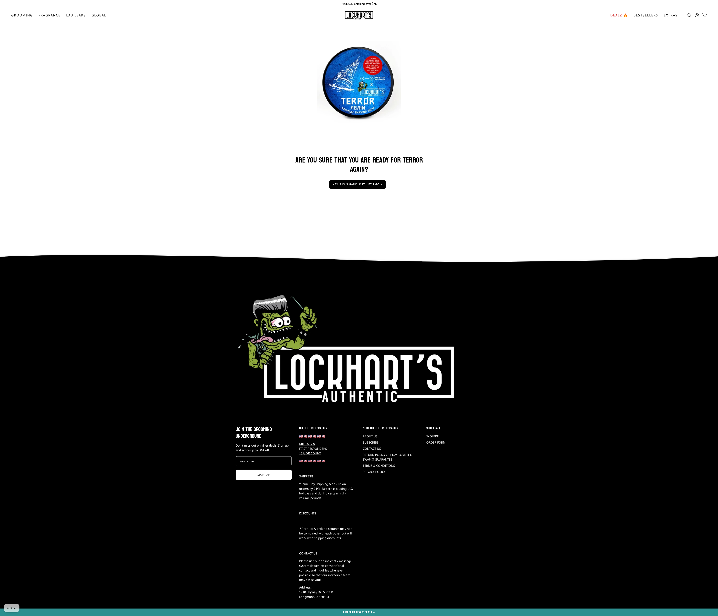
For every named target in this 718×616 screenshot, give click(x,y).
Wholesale (433, 428)
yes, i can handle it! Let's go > (357, 184)
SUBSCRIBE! (371, 442)
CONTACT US (372, 449)
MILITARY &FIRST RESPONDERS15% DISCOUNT (313, 448)
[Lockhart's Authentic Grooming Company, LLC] (359, 15)
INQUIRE (432, 436)
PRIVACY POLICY (374, 472)
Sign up (263, 474)
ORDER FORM (436, 442)
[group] (359, 4)
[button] (49, 15)
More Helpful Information (380, 428)
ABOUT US (370, 436)
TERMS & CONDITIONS (379, 466)
